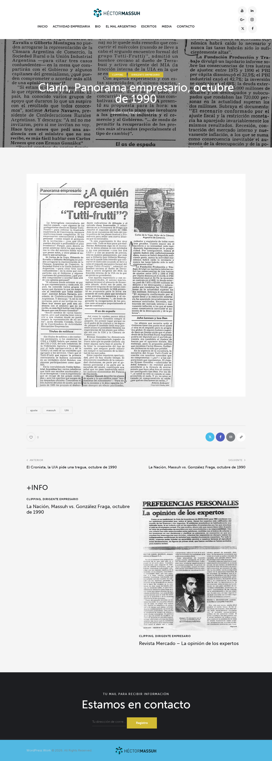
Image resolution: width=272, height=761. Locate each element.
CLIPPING (117, 74)
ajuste (33, 410)
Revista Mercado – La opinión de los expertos (189, 643)
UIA (67, 410)
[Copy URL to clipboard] (241, 437)
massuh (51, 410)
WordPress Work (38, 750)
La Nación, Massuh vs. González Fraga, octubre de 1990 (78, 509)
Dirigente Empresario (145, 74)
